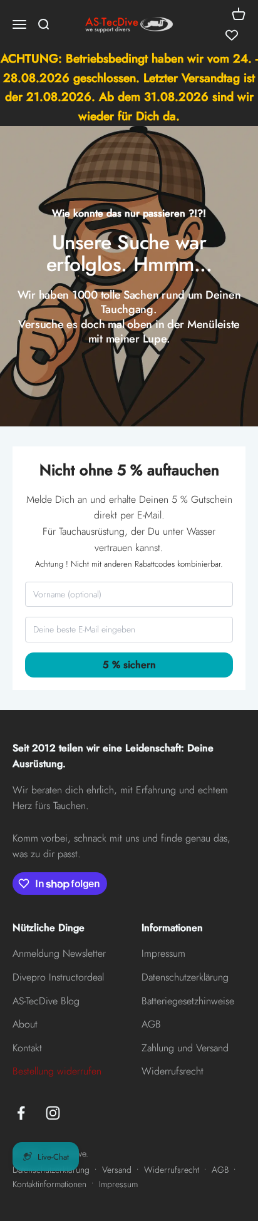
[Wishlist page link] (231, 35)
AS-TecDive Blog (46, 1001)
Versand (117, 1169)
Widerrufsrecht (173, 1071)
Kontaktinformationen (49, 1184)
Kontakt (27, 1048)
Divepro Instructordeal (58, 977)
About (25, 1024)
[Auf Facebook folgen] (21, 1113)
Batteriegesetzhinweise (188, 1001)
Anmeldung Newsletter (59, 953)
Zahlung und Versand (185, 1048)
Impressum (163, 953)
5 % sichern (129, 664)
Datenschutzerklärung (185, 977)
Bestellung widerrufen (57, 1071)
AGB (151, 1024)
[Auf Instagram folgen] (52, 1113)
